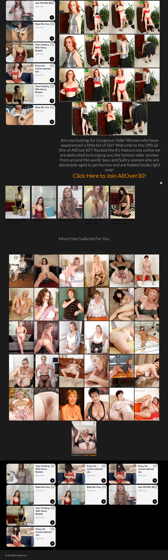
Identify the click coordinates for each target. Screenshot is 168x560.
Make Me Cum (42, 24)
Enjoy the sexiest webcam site (43, 68)
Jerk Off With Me (43, 3)
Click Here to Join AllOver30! (109, 175)
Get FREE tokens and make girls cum (122, 222)
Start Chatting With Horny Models (42, 47)
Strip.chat (39, 6)
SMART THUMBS (89, 455)
